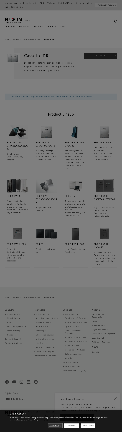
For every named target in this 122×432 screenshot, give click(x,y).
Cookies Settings (55, 426)
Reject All (71, 426)
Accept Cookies (88, 426)
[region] (61, 421)
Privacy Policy (33, 420)
